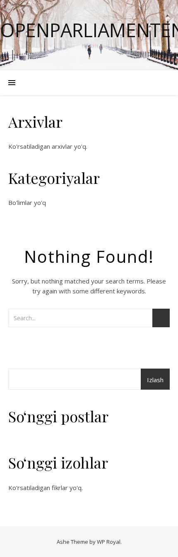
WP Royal (108, 541)
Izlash (155, 380)
